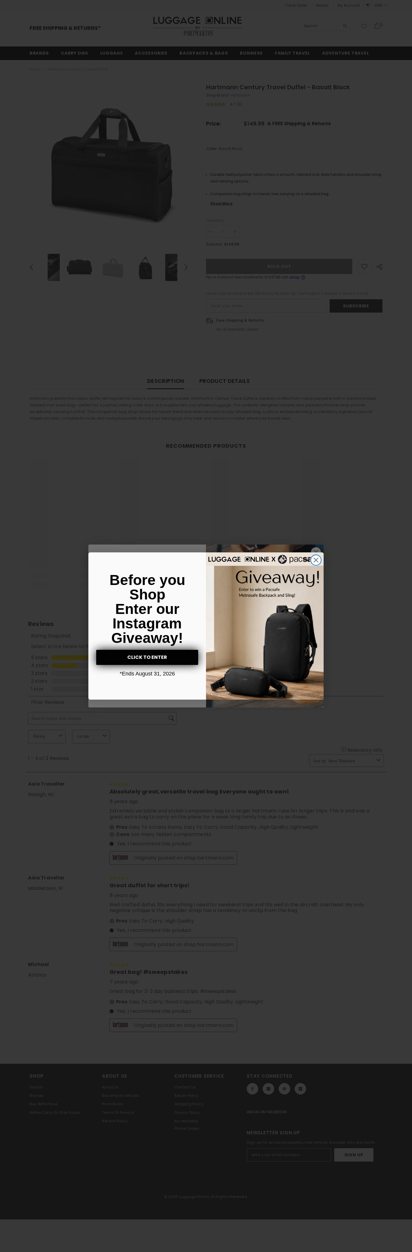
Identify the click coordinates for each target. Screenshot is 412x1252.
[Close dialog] (316, 560)
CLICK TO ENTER (147, 657)
